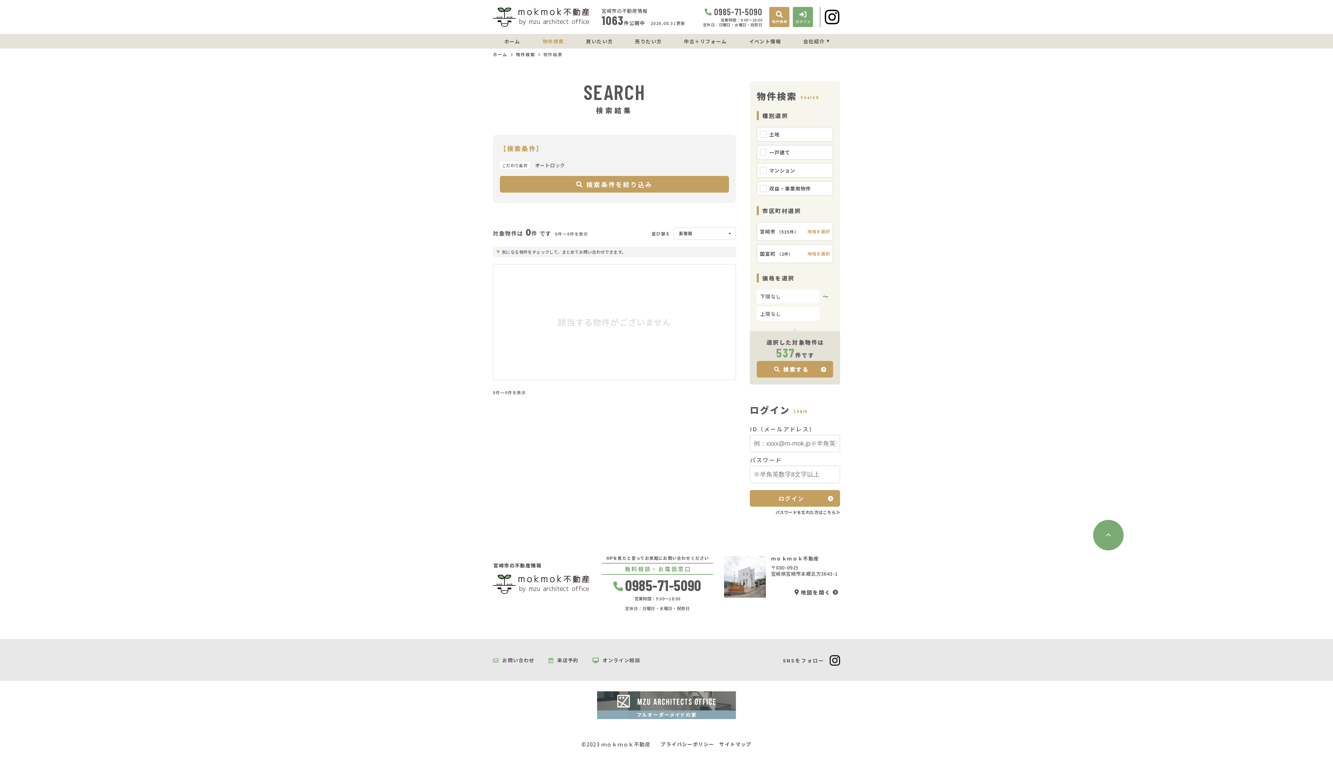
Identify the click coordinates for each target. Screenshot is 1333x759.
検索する (796, 369)
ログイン (791, 498)
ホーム (512, 41)
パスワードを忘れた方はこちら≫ (808, 512)
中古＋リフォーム (705, 41)
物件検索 (553, 41)
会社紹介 (814, 41)
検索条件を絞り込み (619, 184)
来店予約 (568, 660)
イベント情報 (765, 41)
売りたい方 (648, 41)
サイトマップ (735, 744)
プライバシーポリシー (687, 744)
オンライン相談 (621, 660)
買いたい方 (599, 41)
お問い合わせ (518, 660)
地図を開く (816, 592)
